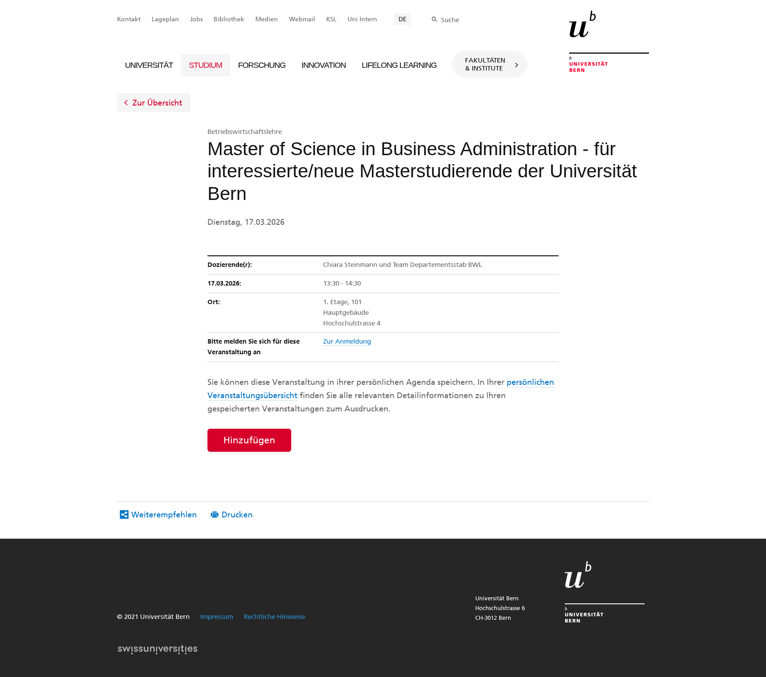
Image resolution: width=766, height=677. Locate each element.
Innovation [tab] (323, 65)
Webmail (302, 19)
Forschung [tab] (261, 65)
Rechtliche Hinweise (274, 617)
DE (402, 19)
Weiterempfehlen (164, 515)
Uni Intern (362, 19)
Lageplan (165, 19)
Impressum (216, 617)
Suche (450, 20)
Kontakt (129, 19)
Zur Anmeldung (347, 341)
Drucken (237, 515)
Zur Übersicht (157, 103)
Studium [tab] (205, 65)
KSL (331, 19)
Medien (266, 19)
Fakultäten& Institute (485, 64)
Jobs (196, 19)
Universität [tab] (149, 65)
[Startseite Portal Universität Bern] (609, 41)
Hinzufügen (249, 440)
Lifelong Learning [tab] (399, 65)
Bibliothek (229, 19)
